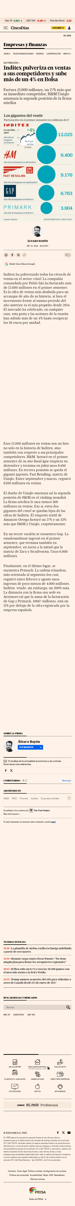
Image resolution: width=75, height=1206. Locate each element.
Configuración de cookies (54, 1171)
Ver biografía (26, 747)
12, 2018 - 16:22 (37, 246)
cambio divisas (37, 1079)
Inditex (34, 798)
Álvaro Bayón (37, 241)
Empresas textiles (50, 798)
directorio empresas (60, 1079)
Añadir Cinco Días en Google (22, 264)
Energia (40, 54)
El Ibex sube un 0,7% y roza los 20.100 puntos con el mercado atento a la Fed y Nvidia (36, 970)
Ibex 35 (8, 20)
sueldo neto (60, 1067)
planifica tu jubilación (14, 1079)
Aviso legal (22, 1171)
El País (67, 35)
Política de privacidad (19, 1175)
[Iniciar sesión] (69, 27)
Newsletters (59, 1175)
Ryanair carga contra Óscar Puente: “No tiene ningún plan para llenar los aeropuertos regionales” (34, 960)
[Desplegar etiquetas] (69, 798)
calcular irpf (15, 1067)
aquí (53, 821)
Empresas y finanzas (25, 44)
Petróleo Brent (57, 20)
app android (60, 1091)
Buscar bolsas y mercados (20, 997)
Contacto (12, 1171)
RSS (51, 1175)
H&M (6, 798)
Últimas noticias (15, 942)
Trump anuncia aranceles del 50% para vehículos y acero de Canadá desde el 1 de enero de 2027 (37, 981)
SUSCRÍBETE (58, 28)
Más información (10, 814)
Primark (24, 798)
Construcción (54, 54)
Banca (7, 54)
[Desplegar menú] (5, 28)
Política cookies (35, 1171)
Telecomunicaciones (23, 54)
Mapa (45, 1175)
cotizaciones (15, 1091)
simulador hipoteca (37, 1067)
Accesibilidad (36, 1175)
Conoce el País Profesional (37, 1104)
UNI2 (14, 798)
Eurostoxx (18, 1015)
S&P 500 (30, 20)
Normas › (67, 780)
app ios (37, 1091)
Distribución (10, 63)
